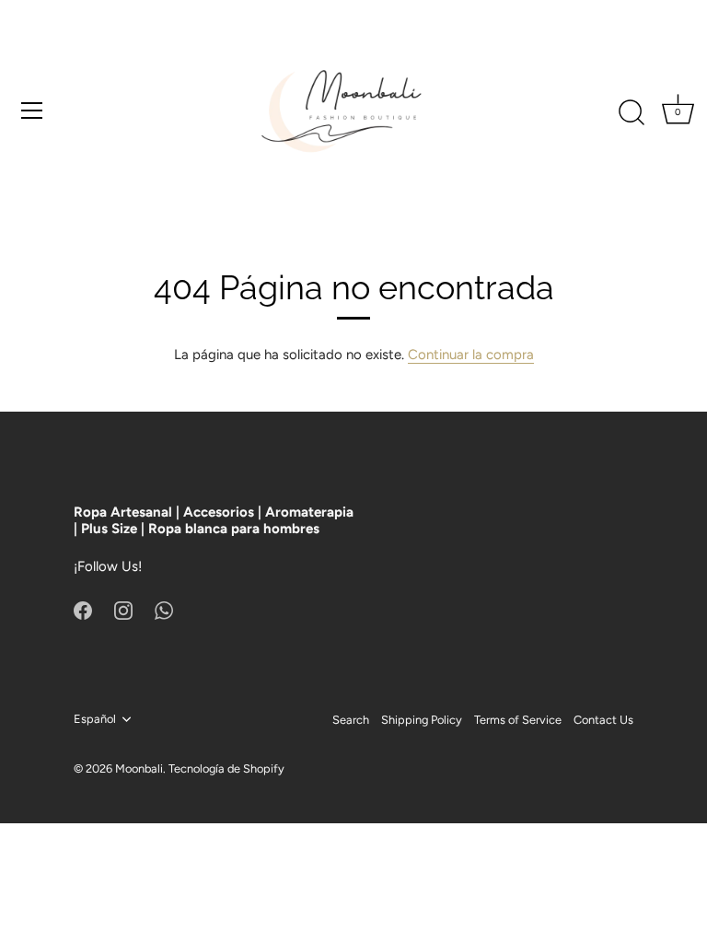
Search (350, 720)
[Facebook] (83, 609)
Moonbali (139, 768)
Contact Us (603, 720)
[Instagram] (123, 609)
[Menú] (32, 110)
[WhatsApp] (164, 609)
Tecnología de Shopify (226, 768)
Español (95, 719)
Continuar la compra (471, 354)
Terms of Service (518, 720)
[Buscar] (631, 113)
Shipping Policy (421, 720)
